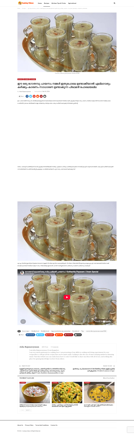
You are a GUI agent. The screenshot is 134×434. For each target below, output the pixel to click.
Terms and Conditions (42, 425)
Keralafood (75, 331)
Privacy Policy (29, 425)
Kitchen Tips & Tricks (59, 3)
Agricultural (72, 3)
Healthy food (35, 331)
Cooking (33, 79)
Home (40, 3)
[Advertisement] (67, 120)
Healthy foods (45, 331)
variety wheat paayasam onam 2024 (96, 331)
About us (20, 425)
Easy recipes (25, 331)
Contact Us (54, 425)
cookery (26, 79)
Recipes (46, 3)
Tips (82, 331)
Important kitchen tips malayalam (60, 331)
